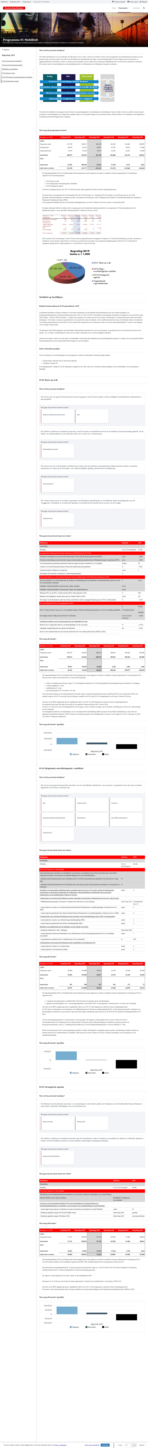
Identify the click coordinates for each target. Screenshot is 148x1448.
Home (114, 8)
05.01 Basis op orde (8, 73)
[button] (57, 416)
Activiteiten (136, 8)
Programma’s (27, 2)
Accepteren (105, 1445)
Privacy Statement (60, 1445)
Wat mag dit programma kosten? (12, 65)
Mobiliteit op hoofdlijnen (10, 69)
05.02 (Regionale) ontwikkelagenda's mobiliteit (17, 77)
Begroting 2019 (15, 2)
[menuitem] (118, 2)
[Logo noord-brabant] (14, 8)
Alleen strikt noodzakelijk (92, 1445)
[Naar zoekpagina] (144, 8)
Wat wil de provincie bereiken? (12, 61)
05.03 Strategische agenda (10, 81)
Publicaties (4, 2)
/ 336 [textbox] (133, 1445)
